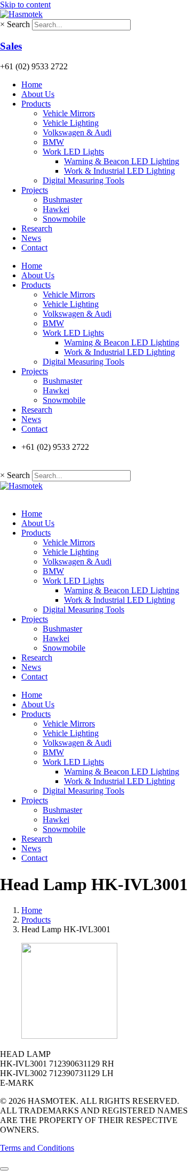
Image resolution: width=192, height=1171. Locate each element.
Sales (11, 46)
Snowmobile (64, 218)
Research (36, 228)
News (31, 238)
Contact (34, 247)
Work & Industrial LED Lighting (119, 170)
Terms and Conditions (37, 1147)
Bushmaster (62, 199)
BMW (53, 142)
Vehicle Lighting (71, 122)
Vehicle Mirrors (69, 113)
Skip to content (25, 4)
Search (18, 24)
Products (36, 103)
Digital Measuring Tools (83, 180)
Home (31, 84)
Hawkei (56, 209)
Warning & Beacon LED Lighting (121, 161)
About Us (37, 94)
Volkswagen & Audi (77, 132)
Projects (34, 190)
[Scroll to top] (4, 1168)
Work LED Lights (73, 151)
